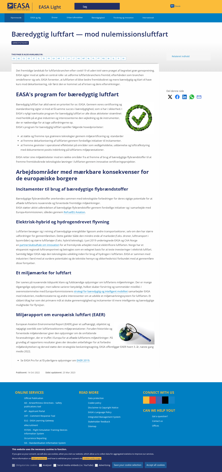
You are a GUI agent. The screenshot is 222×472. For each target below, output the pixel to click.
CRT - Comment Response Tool (39, 415)
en (14, 58)
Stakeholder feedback (99, 421)
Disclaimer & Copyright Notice (103, 407)
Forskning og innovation (124, 17)
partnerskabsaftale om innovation (39, 245)
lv (69, 58)
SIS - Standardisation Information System (45, 442)
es (44, 58)
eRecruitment (31, 425)
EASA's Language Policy (99, 412)
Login (198, 6)
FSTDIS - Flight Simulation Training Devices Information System (45, 431)
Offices (155, 425)
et (34, 58)
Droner (55, 17)
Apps (187, 6)
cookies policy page (92, 458)
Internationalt (148, 17)
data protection (39, 458)
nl (89, 58)
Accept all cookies (155, 464)
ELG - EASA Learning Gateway (39, 420)
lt (74, 58)
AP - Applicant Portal (34, 411)
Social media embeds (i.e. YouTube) (75, 465)
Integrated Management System (104, 416)
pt (99, 58)
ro (103, 58)
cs (24, 58)
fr (49, 58)
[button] (170, 97)
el (39, 58)
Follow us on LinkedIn (171, 400)
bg (19, 58)
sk (108, 58)
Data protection (96, 398)
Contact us (157, 421)
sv (123, 58)
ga (54, 58)
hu (78, 58)
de (29, 58)
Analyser (47, 465)
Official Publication (33, 398)
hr (59, 58)
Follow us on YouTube (152, 400)
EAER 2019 (83, 360)
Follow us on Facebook (159, 400)
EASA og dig (36, 17)
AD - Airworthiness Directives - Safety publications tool (43, 404)
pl (94, 58)
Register (210, 6)
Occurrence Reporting (35, 438)
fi (118, 58)
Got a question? (160, 416)
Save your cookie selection (127, 464)
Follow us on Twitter (165, 400)
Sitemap (92, 426)
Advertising (104, 465)
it (63, 58)
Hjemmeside (16, 17)
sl (113, 58)
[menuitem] (198, 6)
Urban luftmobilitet (75, 17)
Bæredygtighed (98, 17)
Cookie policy (94, 402)
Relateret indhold (181, 56)
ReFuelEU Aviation (74, 212)
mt (83, 58)
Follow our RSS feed (146, 400)
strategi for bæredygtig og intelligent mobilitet (101, 291)
